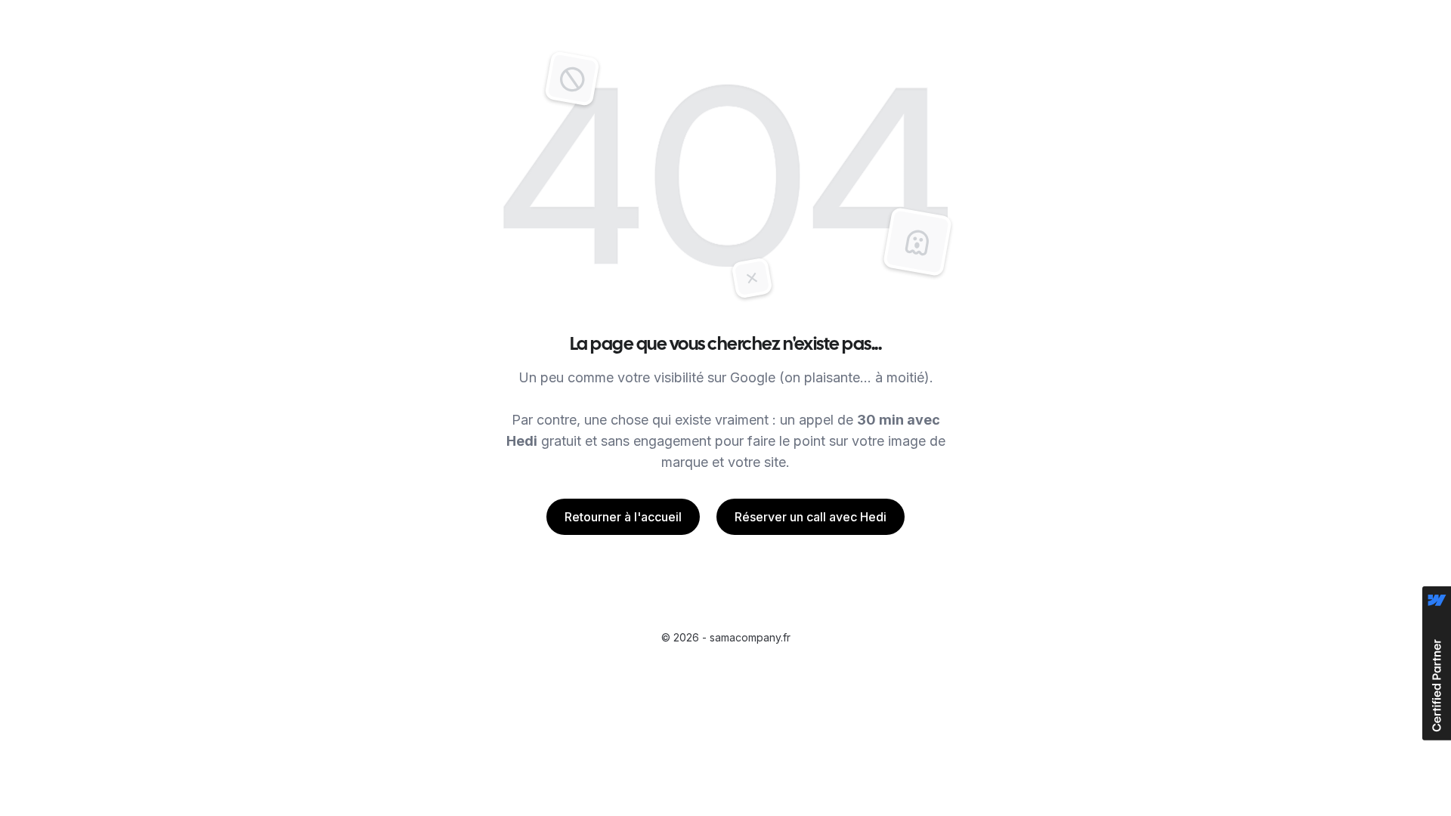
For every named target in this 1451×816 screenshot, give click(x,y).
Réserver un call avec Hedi (810, 516)
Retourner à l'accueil (623, 516)
